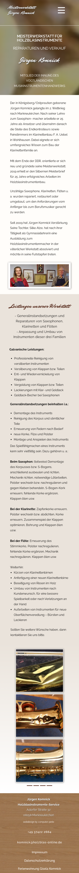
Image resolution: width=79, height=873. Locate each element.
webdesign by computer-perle (38, 822)
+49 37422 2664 (39, 832)
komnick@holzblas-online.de (39, 842)
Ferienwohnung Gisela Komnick (39, 868)
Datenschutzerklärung (39, 860)
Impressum (39, 852)
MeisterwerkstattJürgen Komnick (21, 10)
